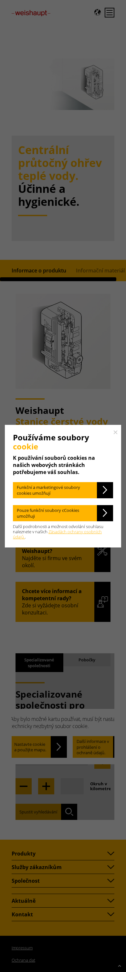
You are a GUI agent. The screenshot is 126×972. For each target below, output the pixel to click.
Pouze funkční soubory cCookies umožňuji (48, 513)
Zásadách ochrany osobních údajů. (57, 534)
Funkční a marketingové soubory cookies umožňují (48, 490)
